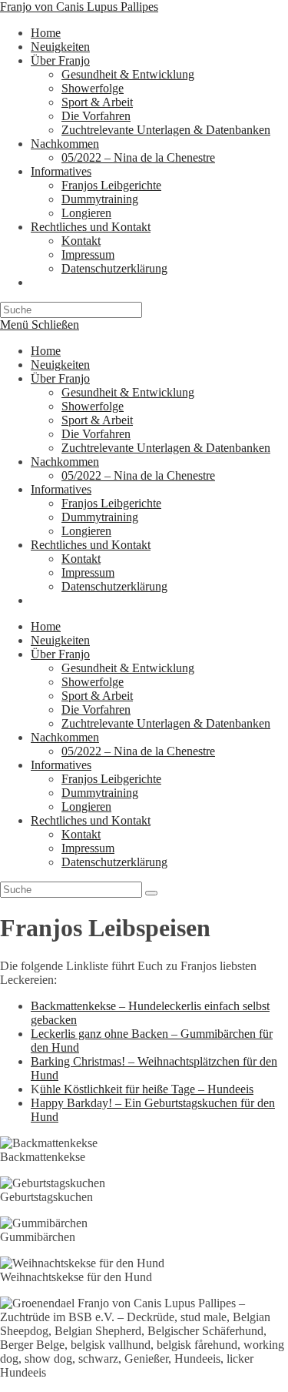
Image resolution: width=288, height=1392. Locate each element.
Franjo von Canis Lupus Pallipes (79, 6)
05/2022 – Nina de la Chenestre (138, 475)
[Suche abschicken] (151, 893)
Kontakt (81, 558)
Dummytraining (99, 517)
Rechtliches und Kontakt (91, 544)
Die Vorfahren (96, 433)
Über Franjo (60, 378)
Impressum (87, 572)
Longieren (86, 530)
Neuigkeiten (60, 364)
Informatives (61, 489)
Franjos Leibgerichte (111, 503)
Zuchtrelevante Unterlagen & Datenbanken (165, 447)
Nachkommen (65, 461)
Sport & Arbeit (97, 420)
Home (46, 350)
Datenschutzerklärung (114, 586)
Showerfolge (92, 406)
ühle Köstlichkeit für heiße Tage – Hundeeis (146, 1089)
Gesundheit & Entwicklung (127, 392)
